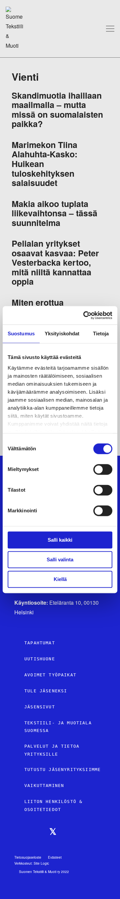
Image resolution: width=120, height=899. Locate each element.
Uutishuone (39, 658)
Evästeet (55, 857)
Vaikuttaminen (44, 785)
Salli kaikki (60, 540)
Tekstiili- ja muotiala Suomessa (58, 726)
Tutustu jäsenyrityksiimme (62, 769)
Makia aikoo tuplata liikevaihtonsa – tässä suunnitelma (54, 213)
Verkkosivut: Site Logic (31, 863)
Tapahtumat (39, 642)
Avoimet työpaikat (50, 674)
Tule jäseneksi (45, 690)
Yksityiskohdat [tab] (62, 333)
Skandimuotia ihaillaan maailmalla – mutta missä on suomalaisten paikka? (57, 109)
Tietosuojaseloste (27, 857)
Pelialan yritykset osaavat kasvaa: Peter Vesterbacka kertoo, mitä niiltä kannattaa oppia (55, 262)
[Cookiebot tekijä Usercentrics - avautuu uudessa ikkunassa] (84, 315)
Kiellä (60, 579)
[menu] (110, 28)
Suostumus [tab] (21, 333)
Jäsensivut (39, 706)
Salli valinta (60, 559)
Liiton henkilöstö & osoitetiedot (53, 805)
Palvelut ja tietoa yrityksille (51, 750)
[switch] (102, 469)
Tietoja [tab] (101, 333)
